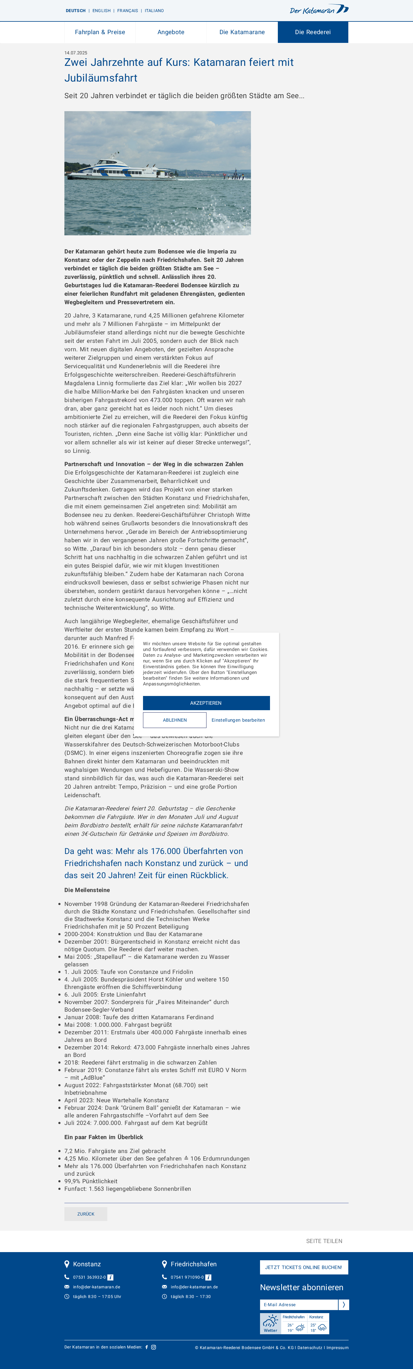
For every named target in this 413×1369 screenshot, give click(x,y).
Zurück (85, 1214)
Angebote (171, 32)
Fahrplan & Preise (100, 32)
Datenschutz (310, 1348)
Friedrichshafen (194, 1264)
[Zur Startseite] (319, 10)
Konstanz (87, 1264)
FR (127, 11)
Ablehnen (175, 720)
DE (76, 11)
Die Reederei (313, 32)
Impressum (338, 1348)
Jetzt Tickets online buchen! (303, 1267)
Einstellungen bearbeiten (238, 720)
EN (102, 11)
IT (154, 11)
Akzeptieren (206, 703)
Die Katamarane (242, 32)
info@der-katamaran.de (96, 1287)
